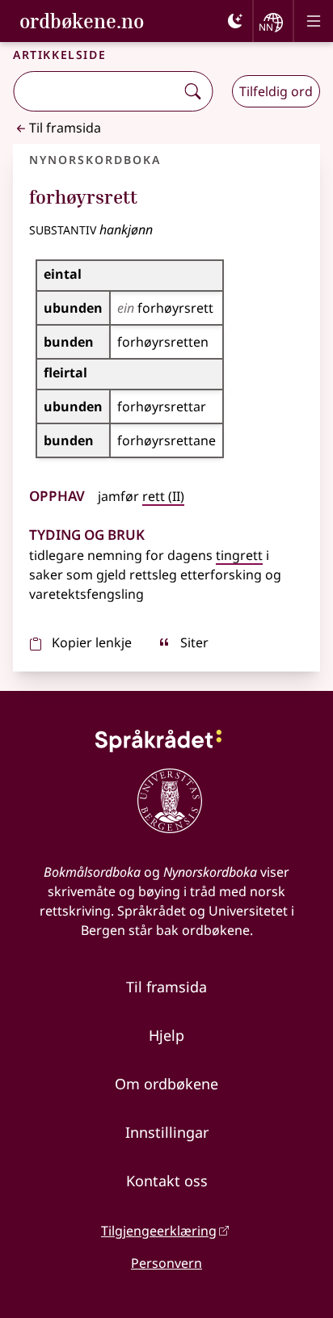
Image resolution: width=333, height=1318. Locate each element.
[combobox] (96, 91)
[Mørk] (235, 21)
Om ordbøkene (166, 1083)
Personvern (166, 1263)
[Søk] (192, 91)
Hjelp (166, 1035)
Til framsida (65, 128)
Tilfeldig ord (276, 91)
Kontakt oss (167, 1180)
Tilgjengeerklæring (159, 1231)
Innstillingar (167, 1132)
